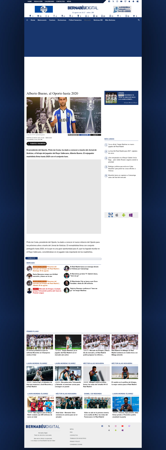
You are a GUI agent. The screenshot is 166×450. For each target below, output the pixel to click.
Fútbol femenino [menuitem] (75, 20)
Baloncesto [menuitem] (42, 20)
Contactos (74, 435)
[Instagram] (117, 1)
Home (30, 1)
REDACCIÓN (38, 1)
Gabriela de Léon (34, 139)
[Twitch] (125, 1)
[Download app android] (133, 1)
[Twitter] (113, 1)
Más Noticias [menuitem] (110, 20)
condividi (84, 135)
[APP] (111, 215)
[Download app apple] (129, 1)
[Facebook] (109, 1)
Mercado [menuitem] (87, 20)
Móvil (72, 429)
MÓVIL (69, 1)
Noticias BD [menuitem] (98, 20)
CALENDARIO (49, 1)
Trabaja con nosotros (78, 438)
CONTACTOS (60, 1)
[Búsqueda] (139, 20)
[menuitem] (27, 20)
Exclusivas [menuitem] (62, 20)
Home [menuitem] (33, 20)
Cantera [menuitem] (52, 20)
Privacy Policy (75, 441)
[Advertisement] (83, 40)
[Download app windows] (137, 1)
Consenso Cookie (76, 444)
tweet (95, 135)
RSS (71, 432)
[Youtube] (121, 1)
